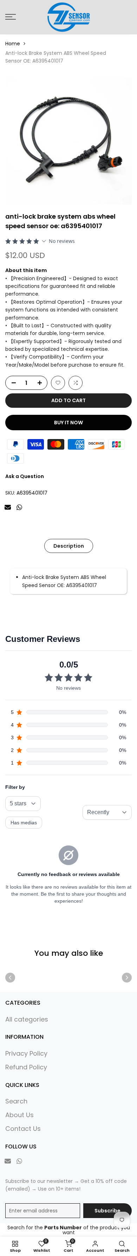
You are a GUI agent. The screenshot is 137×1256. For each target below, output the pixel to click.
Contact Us (23, 1128)
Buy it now (68, 422)
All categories (26, 1019)
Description (68, 545)
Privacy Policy (26, 1053)
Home (12, 43)
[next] (127, 978)
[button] (58, 383)
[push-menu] (10, 17)
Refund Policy (26, 1067)
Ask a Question (24, 476)
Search (16, 1101)
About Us (19, 1114)
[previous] (10, 978)
